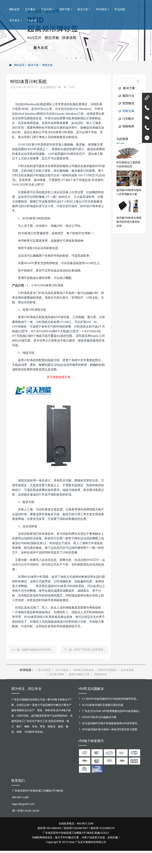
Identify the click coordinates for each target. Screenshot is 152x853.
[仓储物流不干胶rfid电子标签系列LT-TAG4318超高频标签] (109, 760)
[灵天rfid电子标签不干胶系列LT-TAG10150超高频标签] (97, 760)
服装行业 (128, 96)
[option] (76, 30)
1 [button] (67, 58)
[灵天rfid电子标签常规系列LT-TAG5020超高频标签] (134, 752)
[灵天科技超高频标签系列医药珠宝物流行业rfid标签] (109, 752)
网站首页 (19, 65)
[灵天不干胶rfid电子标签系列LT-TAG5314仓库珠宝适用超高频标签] (122, 752)
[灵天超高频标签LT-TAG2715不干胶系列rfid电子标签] (84, 760)
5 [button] (85, 58)
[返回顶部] (147, 138)
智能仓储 (47, 65)
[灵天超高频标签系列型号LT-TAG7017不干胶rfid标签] (134, 760)
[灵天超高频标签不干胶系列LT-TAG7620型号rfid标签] (84, 752)
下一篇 (85, 649)
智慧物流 (128, 103)
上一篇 (34, 649)
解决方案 (33, 65)
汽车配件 (128, 119)
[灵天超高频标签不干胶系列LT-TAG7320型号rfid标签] (97, 752)
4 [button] (80, 58)
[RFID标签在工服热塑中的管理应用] (129, 150)
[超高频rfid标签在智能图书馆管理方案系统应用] (129, 205)
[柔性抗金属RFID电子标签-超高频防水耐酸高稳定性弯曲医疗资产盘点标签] (97, 769)
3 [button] (76, 58)
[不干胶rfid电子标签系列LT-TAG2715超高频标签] (122, 760)
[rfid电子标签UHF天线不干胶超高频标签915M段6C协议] (84, 769)
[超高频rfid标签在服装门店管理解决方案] (129, 178)
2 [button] (71, 58)
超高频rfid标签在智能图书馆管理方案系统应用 (128, 222)
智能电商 (128, 126)
